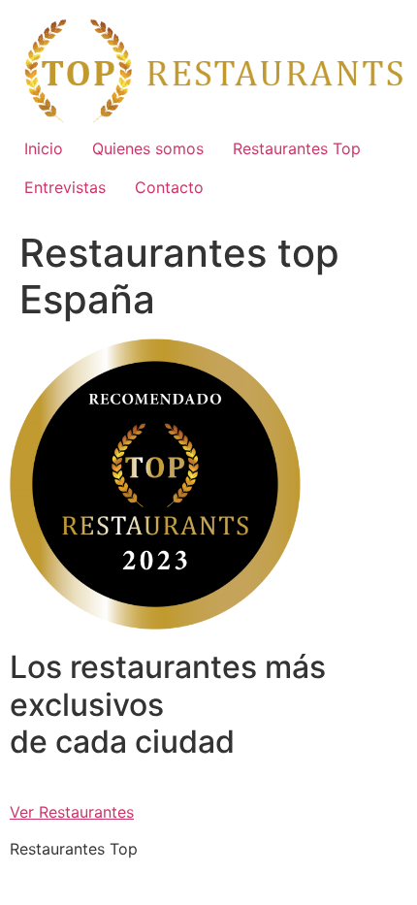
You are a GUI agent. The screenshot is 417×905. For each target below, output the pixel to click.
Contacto (169, 187)
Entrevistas (65, 187)
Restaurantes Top (297, 148)
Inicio (43, 148)
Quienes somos (148, 148)
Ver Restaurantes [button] (72, 812)
